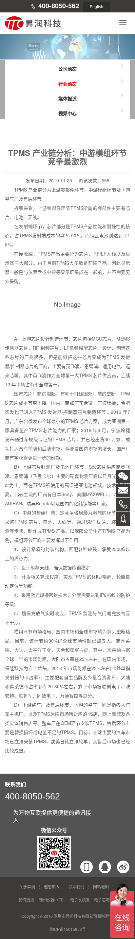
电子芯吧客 (104, 899)
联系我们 (76, 886)
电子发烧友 (80, 899)
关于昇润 (27, 886)
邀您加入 (52, 886)
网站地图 (101, 886)
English (96, 7)
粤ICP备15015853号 (67, 929)
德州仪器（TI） (52, 899)
